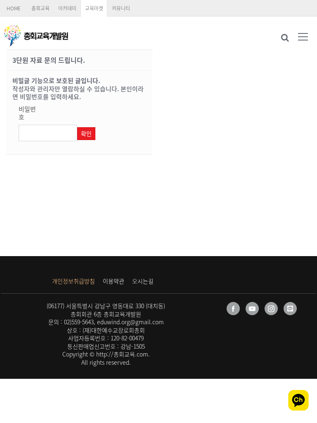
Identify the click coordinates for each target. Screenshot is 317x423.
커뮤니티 (121, 8)
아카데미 (67, 8)
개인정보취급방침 (73, 281)
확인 (86, 133)
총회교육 (40, 8)
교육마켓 (94, 8)
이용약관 (113, 281)
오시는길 (143, 281)
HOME (14, 8)
